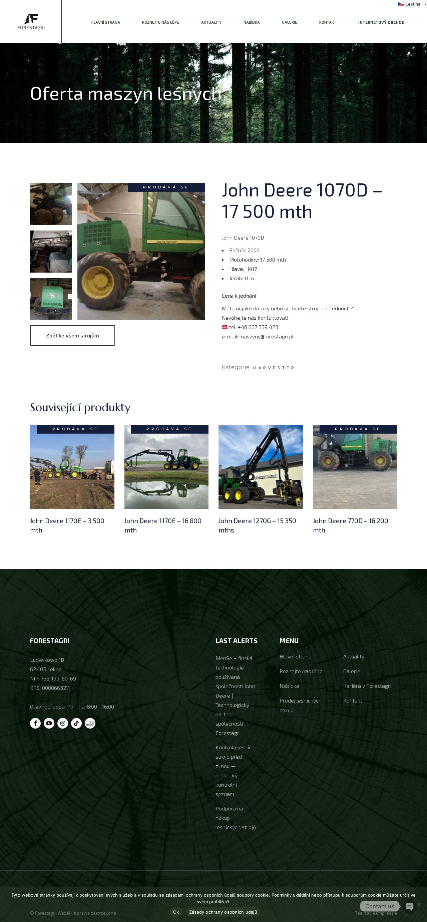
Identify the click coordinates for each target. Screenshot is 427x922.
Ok (176, 912)
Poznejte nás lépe (301, 671)
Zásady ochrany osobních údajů (223, 912)
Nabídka (289, 685)
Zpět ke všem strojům (72, 335)
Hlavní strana (296, 656)
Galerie (351, 671)
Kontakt (352, 700)
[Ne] (418, 904)
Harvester (274, 367)
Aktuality (353, 656)
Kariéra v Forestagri (367, 685)
